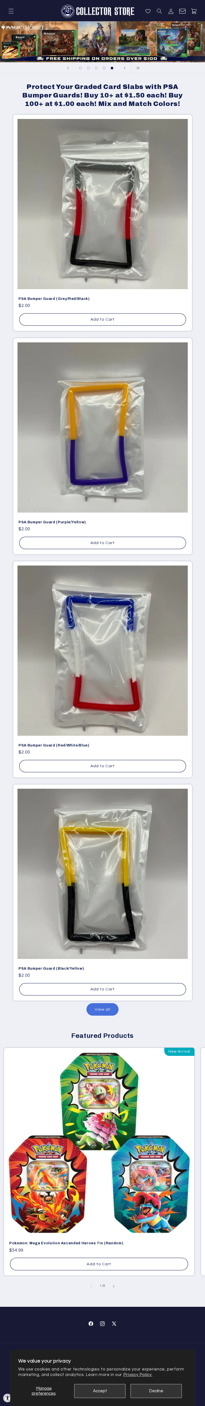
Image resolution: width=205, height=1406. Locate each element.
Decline (156, 1391)
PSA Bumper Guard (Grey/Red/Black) (54, 299)
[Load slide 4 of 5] (104, 68)
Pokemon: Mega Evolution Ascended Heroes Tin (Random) (66, 1243)
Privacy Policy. (137, 1375)
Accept (100, 1391)
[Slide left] (91, 1286)
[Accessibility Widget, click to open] (7, 1398)
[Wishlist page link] (148, 11)
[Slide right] (113, 1286)
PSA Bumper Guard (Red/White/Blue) (54, 745)
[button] (11, 11)
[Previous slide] (68, 67)
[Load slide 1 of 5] (80, 68)
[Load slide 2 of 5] (88, 68)
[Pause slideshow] (137, 67)
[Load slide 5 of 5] (112, 68)
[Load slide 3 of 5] (96, 68)
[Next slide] (124, 67)
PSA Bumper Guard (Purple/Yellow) (52, 522)
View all (102, 1009)
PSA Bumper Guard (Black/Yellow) (51, 968)
